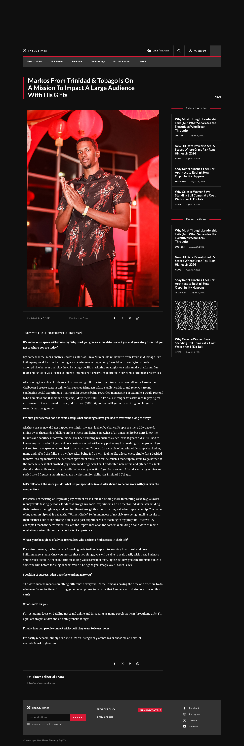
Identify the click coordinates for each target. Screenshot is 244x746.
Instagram (194, 714)
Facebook (194, 708)
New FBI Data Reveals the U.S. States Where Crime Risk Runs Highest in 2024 (195, 149)
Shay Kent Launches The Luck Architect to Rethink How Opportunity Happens (195, 172)
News (218, 96)
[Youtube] (185, 727)
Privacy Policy (57, 724)
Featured (180, 181)
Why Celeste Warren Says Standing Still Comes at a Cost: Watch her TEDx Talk (195, 195)
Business (180, 135)
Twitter (193, 720)
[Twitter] (122, 318)
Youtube (193, 726)
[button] (179, 50)
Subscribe (78, 717)
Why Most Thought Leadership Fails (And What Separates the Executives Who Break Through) (196, 124)
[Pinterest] (129, 318)
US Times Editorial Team (45, 677)
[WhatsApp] (137, 318)
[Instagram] (185, 714)
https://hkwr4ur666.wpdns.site (41, 683)
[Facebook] (114, 318)
